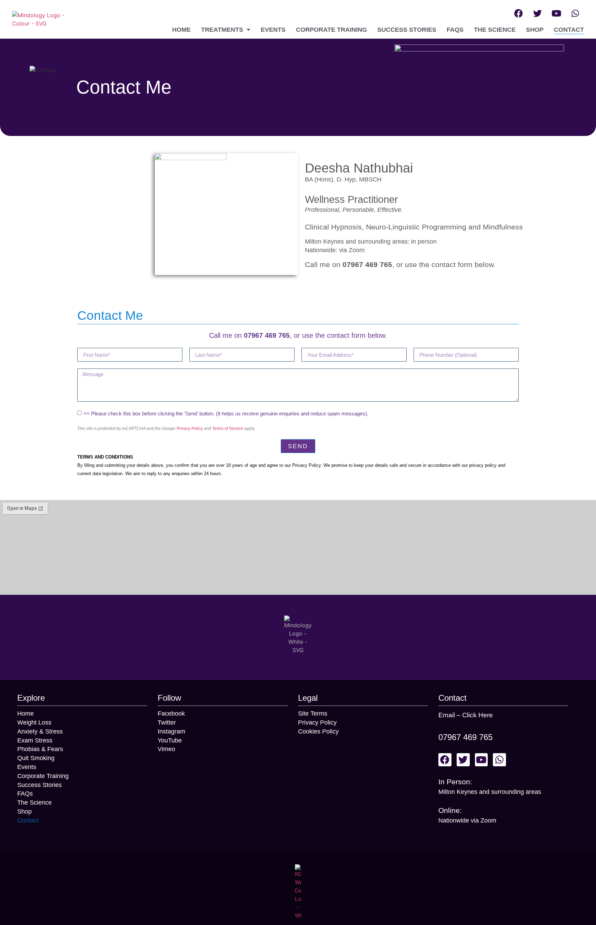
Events (273, 29)
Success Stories (406, 29)
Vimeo (166, 749)
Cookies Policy (318, 731)
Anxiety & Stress (40, 731)
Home (181, 29)
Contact (569, 29)
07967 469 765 (465, 737)
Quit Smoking (35, 758)
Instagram (171, 731)
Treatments (222, 29)
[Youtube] (556, 13)
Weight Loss (34, 722)
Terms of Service (227, 428)
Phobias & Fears (40, 749)
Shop (535, 29)
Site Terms (312, 713)
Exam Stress (34, 740)
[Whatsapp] (575, 13)
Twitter (167, 722)
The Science (495, 29)
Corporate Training (331, 29)
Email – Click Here (465, 715)
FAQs (455, 29)
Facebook (171, 713)
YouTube (170, 740)
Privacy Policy (190, 428)
